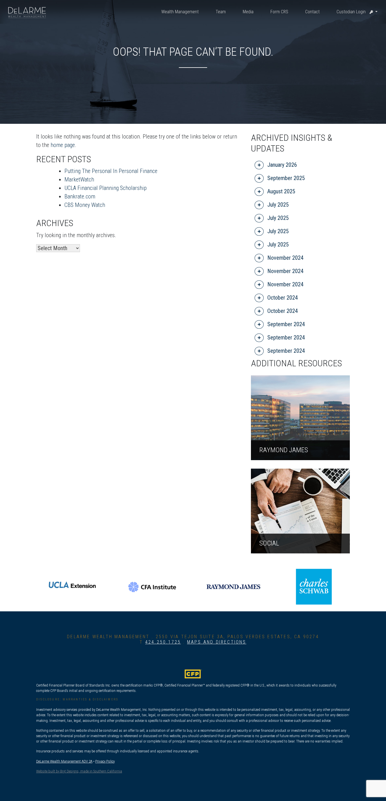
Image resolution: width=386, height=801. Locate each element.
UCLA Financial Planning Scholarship (105, 188)
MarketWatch (79, 179)
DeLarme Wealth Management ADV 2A (64, 761)
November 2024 (284, 257)
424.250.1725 (163, 642)
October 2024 (282, 297)
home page (63, 145)
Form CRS (279, 11)
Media (248, 11)
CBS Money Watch (84, 205)
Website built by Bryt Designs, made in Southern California (79, 771)
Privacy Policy (105, 761)
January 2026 (281, 164)
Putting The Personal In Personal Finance (110, 171)
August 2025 (280, 191)
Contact (312, 11)
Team (221, 11)
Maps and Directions (216, 642)
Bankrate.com (79, 196)
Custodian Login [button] (352, 11)
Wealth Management (180, 11)
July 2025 (277, 204)
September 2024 (285, 324)
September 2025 (285, 178)
